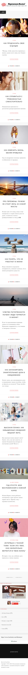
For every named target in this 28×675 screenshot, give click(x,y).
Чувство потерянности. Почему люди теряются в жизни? (14, 314)
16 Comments (17, 228)
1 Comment (17, 397)
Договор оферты (14, 651)
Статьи (14, 40)
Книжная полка (5, 624)
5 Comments (17, 512)
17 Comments (17, 119)
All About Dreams (14, 482)
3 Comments (17, 170)
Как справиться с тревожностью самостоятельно (14, 99)
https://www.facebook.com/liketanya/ (11, 637)
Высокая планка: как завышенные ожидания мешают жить (14, 430)
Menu (3, 12)
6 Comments (17, 454)
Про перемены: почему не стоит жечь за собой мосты (14, 204)
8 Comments (17, 339)
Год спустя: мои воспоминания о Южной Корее (14, 487)
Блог (3, 617)
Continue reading (14, 59)
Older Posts (18, 577)
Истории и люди (14, 540)
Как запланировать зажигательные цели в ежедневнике (14, 372)
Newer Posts (10, 577)
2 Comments (17, 65)
